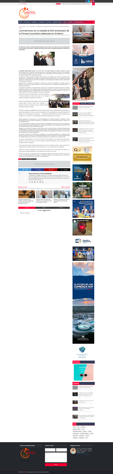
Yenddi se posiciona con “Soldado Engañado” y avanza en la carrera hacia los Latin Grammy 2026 (85, 394)
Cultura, (43, 36)
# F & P (28, 159)
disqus (44, 207)
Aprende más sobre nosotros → (83, 453)
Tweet (26, 169)
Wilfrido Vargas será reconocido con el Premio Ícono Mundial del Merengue (86, 409)
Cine (78, 427)
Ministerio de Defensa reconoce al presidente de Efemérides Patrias (61, 201)
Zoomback (41, 22)
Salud (65, 22)
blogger (27, 207)
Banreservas (83, 3)
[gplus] (91, 1)
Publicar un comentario (25, 213)
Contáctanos (22, 1)
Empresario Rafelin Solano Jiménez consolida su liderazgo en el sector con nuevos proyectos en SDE (25, 201)
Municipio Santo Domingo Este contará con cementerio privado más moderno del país (44, 201)
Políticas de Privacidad (24, 460)
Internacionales (57, 22)
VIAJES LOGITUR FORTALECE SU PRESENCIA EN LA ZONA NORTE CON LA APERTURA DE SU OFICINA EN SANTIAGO (86, 122)
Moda (89, 431)
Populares (84, 103)
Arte (74, 427)
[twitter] (89, 1)
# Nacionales (33, 159)
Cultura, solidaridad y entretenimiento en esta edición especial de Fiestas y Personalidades (86, 417)
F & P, (46, 36)
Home (20, 22)
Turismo (70, 22)
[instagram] (93, 1)
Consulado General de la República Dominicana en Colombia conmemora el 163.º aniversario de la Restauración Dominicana (86, 139)
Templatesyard (29, 472)
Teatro (87, 435)
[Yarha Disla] (93, 472)
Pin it (52, 169)
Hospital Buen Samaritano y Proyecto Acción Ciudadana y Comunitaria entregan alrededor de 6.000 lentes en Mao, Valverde (86, 130)
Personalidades (78, 22)
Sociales (48, 22)
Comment (65, 169)
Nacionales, (49, 36)
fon (86, 437)
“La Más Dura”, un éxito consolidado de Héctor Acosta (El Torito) (60, 4)
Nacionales (27, 22)
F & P (28, 26)
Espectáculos (76, 429)
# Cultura (24, 159)
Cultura (23, 26)
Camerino (34, 22)
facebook (61, 207)
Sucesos (81, 435)
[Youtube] (84, 1)
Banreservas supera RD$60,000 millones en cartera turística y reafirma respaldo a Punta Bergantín (86, 114)
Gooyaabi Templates (44, 472)
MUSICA (85, 431)
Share (39, 169)
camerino (43, 3)
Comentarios (91, 104)
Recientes (76, 103)
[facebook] (87, 1)
